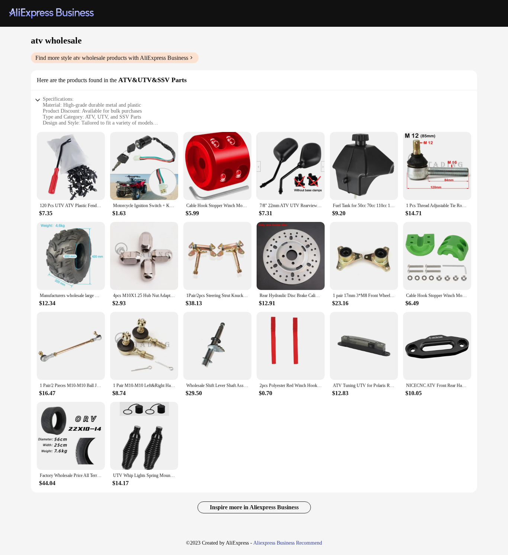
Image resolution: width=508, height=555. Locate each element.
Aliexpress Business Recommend (287, 543)
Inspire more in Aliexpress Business (254, 507)
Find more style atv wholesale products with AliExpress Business (111, 58)
